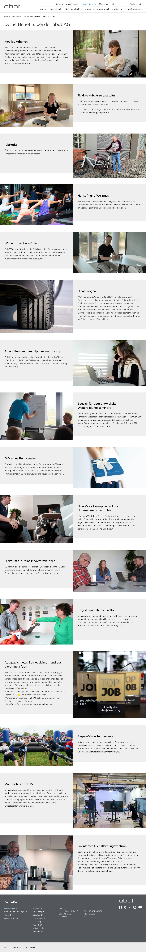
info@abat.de (89, 914)
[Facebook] (120, 907)
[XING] (125, 907)
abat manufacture (73, 9)
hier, (95, 622)
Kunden (59, 4)
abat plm (89, 9)
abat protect (103, 9)
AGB (6, 947)
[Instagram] (134, 907)
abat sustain (118, 9)
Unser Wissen (72, 4)
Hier (6, 704)
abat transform (135, 9)
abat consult (55, 9)
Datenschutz (17, 947)
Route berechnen (91, 917)
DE (113, 4)
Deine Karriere (89, 4)
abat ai (43, 9)
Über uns (103, 4)
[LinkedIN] (130, 907)
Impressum (30, 947)
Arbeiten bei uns (23, 16)
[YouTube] (140, 907)
